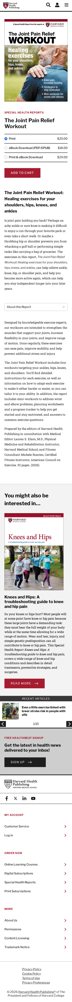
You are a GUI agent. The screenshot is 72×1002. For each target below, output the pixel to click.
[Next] (68, 724)
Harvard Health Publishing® (37, 992)
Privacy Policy (31, 969)
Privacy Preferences (36, 982)
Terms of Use (31, 978)
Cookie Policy (31, 973)
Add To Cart (22, 173)
